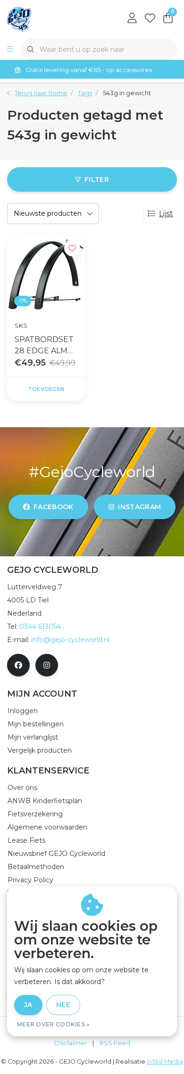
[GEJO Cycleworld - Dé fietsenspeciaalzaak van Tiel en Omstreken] (19, 18)
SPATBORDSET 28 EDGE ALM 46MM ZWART (44, 346)
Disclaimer (70, 1043)
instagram (139, 507)
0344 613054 (40, 626)
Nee (63, 1005)
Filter (96, 179)
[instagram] (46, 665)
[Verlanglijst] (150, 19)
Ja (28, 1005)
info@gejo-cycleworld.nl (70, 639)
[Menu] (10, 49)
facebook (53, 507)
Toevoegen (46, 389)
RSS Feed (115, 1043)
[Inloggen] (132, 19)
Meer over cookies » (53, 1024)
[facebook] (18, 665)
